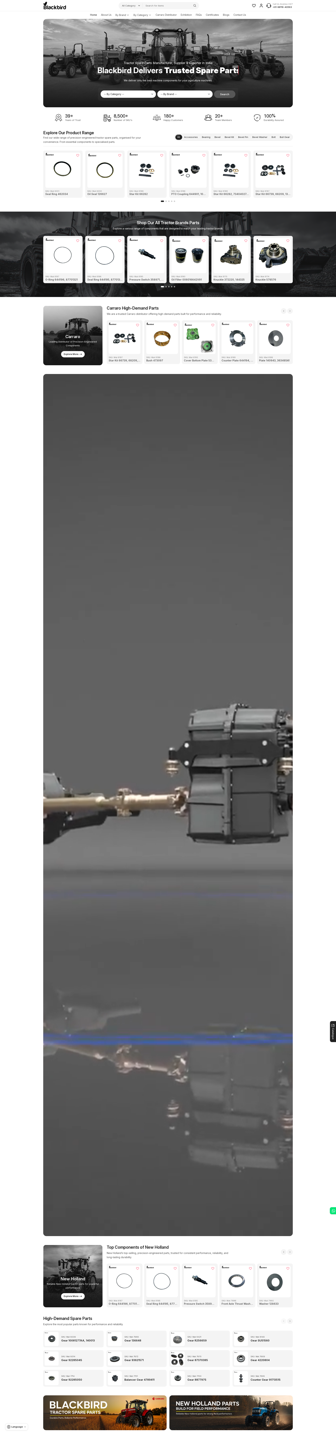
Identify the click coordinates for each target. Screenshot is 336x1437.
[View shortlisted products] (254, 5)
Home (93, 14)
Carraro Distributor (166, 14)
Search (224, 94)
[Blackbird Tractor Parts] (105, 1412)
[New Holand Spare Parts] (231, 1412)
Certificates (212, 14)
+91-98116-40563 (282, 7)
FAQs (199, 14)
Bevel (217, 137)
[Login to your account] (261, 5)
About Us (106, 14)
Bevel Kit (229, 137)
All (178, 137)
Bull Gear (285, 137)
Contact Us (239, 14)
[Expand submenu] (128, 15)
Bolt (274, 137)
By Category (141, 14)
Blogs (226, 14)
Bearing (206, 137)
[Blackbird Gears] (54, 5)
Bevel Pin (243, 137)
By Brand (120, 14)
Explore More (71, 354)
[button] (162, 201)
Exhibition (186, 14)
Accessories (191, 137)
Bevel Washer (259, 137)
